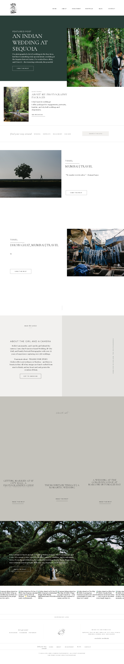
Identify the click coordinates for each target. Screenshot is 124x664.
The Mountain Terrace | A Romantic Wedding (62, 486)
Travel (69, 161)
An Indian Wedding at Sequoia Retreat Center (36, 45)
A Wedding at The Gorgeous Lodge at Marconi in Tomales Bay (104, 482)
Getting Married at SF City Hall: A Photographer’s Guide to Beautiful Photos (18, 484)
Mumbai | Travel (78, 166)
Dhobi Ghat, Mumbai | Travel (34, 245)
